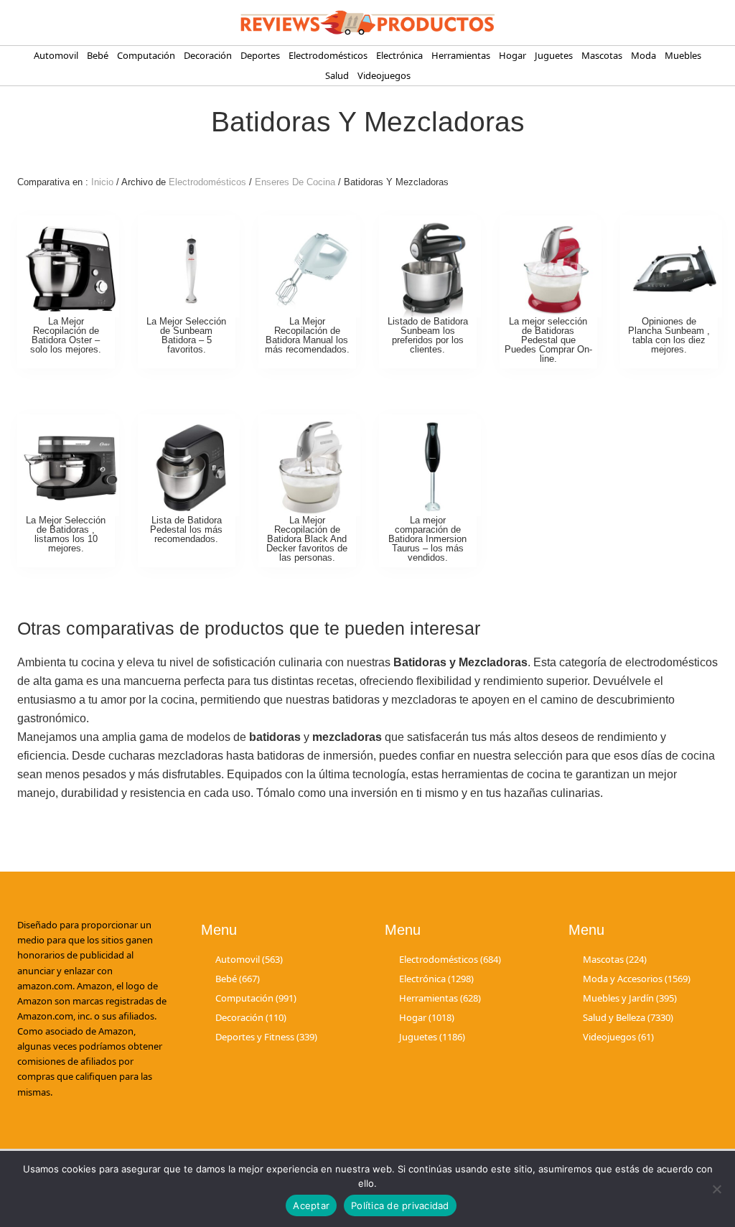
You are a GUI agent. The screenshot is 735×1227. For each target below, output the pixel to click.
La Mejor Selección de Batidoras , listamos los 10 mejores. (66, 534)
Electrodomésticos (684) (450, 959)
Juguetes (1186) (432, 1036)
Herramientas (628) (440, 998)
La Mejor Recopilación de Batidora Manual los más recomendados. (307, 335)
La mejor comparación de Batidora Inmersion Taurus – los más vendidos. (427, 538)
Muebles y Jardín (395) (630, 998)
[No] (717, 1189)
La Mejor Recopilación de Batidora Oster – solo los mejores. (65, 335)
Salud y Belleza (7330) (628, 1017)
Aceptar (311, 1205)
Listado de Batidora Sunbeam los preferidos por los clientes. (428, 335)
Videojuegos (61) (618, 1036)
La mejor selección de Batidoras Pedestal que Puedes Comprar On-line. (548, 339)
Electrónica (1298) (436, 978)
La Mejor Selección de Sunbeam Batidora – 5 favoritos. (186, 335)
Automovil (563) (249, 959)
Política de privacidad (400, 1205)
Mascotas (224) (615, 959)
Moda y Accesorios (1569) (636, 978)
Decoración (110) (250, 1017)
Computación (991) (255, 998)
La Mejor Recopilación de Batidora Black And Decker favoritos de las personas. (306, 538)
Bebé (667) (237, 978)
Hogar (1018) (426, 1017)
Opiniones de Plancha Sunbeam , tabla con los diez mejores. (669, 335)
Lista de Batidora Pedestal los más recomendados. (186, 529)
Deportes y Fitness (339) (266, 1036)
